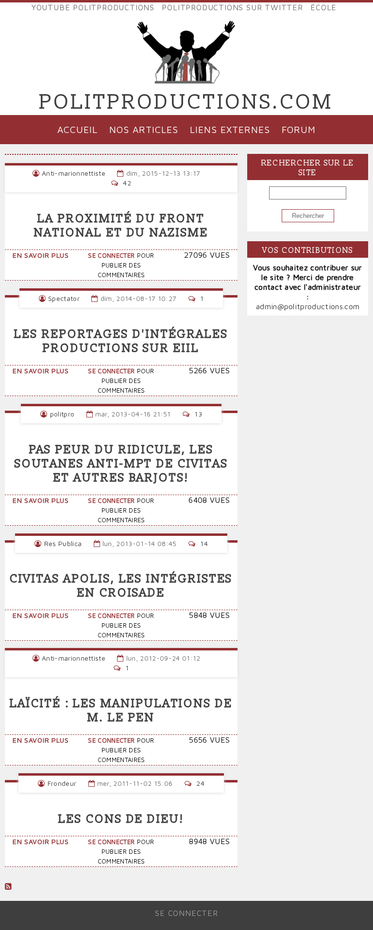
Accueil (77, 129)
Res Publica (63, 543)
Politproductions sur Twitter (232, 7)
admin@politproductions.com (307, 306)
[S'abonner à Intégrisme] (8, 886)
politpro (62, 414)
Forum (299, 129)
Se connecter (111, 255)
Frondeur (62, 783)
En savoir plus (41, 255)
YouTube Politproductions (93, 7)
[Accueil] (186, 76)
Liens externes (230, 129)
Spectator (64, 298)
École (323, 7)
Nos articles (143, 129)
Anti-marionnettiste (73, 173)
